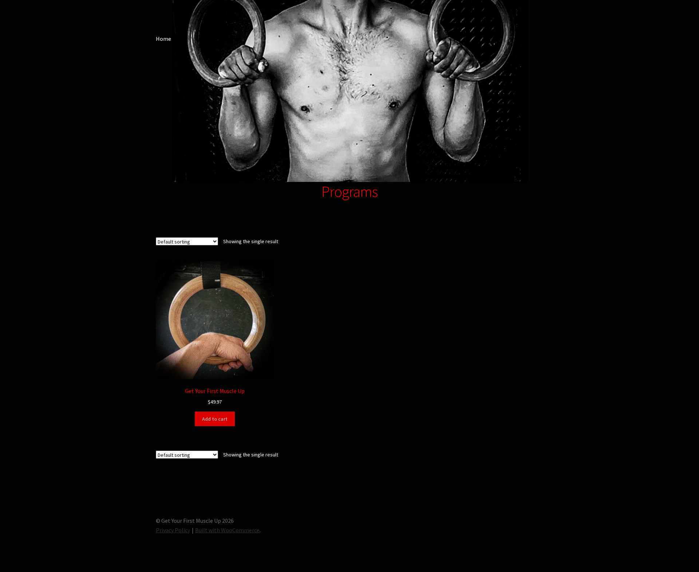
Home (163, 38)
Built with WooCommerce (227, 530)
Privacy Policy (173, 530)
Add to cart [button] (215, 419)
